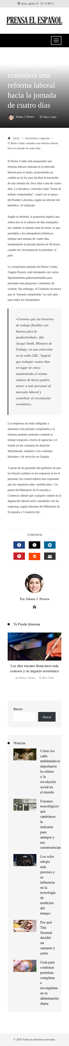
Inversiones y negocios (23, 56)
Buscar (18, 709)
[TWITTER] (34, 545)
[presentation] (11, 663)
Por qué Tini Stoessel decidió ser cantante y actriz (47, 937)
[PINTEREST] (19, 556)
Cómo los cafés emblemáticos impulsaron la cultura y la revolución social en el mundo (50, 771)
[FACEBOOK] (19, 545)
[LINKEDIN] (50, 545)
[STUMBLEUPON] (34, 556)
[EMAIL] (50, 556)
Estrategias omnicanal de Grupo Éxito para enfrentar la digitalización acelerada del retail (34, 659)
